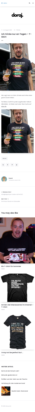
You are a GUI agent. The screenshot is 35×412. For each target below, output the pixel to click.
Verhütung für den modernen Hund (13, 383)
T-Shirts (18, 30)
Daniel (11, 178)
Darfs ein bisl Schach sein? (10, 371)
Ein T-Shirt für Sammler (11, 266)
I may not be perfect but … (12, 352)
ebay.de (3, 106)
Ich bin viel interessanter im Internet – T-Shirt (17, 306)
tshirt (5, 158)
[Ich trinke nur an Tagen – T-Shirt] (17, 67)
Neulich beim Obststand (20, 391)
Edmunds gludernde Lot (9, 375)
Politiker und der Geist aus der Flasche (14, 379)
